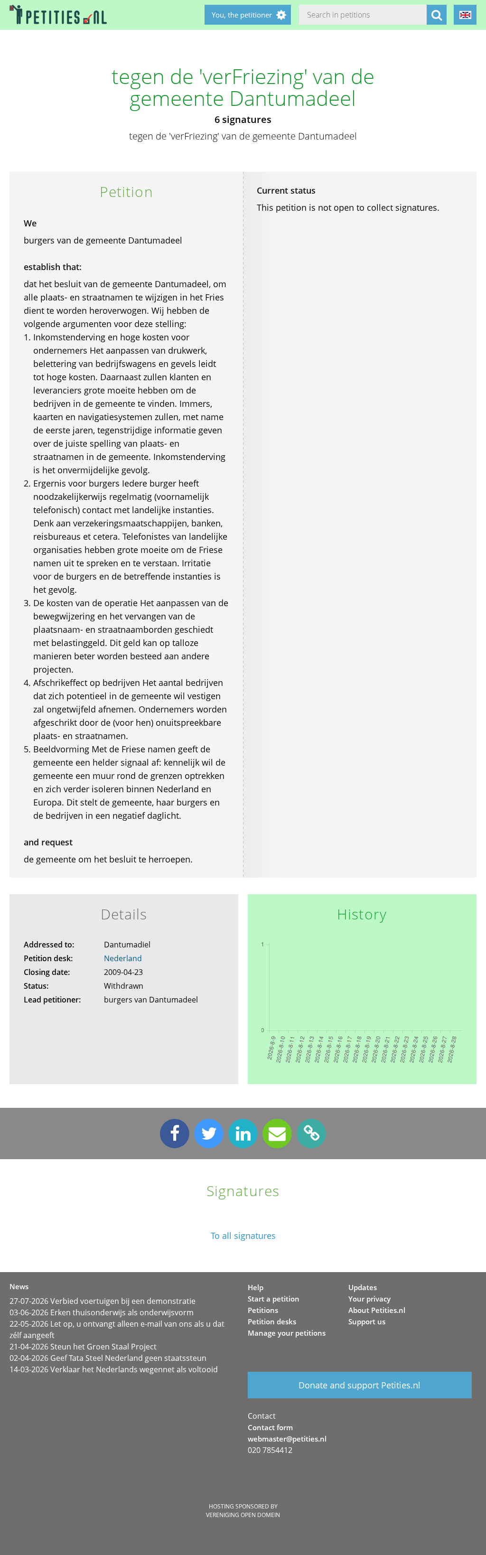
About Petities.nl (376, 1310)
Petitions (263, 1310)
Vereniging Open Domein (243, 1515)
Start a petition (273, 1298)
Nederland (123, 958)
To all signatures (243, 1236)
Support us (366, 1321)
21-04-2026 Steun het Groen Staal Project (83, 1346)
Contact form (270, 1427)
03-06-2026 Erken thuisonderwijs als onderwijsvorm (101, 1312)
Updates (362, 1287)
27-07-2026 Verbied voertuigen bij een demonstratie (102, 1301)
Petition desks (272, 1321)
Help (255, 1287)
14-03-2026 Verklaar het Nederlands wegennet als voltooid (113, 1369)
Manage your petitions (287, 1333)
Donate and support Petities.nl (360, 1385)
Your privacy (369, 1298)
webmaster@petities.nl (287, 1438)
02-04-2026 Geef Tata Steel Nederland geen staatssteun (107, 1358)
